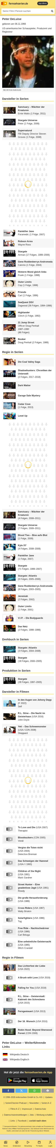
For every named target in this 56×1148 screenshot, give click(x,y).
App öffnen (43, 3)
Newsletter (34, 1103)
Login (50, 1146)
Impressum (27, 1109)
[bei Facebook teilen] (8, 1091)
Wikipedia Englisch (19, 1059)
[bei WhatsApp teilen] (35, 1091)
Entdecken (17, 1146)
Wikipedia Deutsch (19, 1054)
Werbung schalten (44, 1115)
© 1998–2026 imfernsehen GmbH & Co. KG (22, 1097)
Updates (49, 1097)
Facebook (22, 1121)
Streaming (28, 1146)
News (6, 1146)
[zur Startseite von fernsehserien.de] (4, 3)
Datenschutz (40, 1109)
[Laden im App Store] (40, 1080)
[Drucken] (48, 1091)
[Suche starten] (52, 11)
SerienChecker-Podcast (16, 1103)
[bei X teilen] (21, 1091)
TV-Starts (39, 1146)
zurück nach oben (37, 1121)
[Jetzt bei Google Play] (17, 1080)
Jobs (31, 1115)
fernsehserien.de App (38, 1072)
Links (12, 1121)
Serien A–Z (46, 1103)
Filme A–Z (14, 1109)
